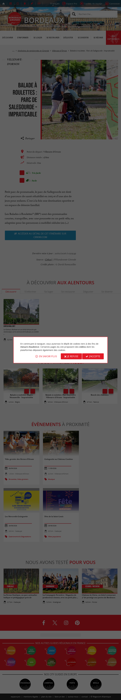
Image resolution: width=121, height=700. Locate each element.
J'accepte (94, 356)
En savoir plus (48, 356)
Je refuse (72, 356)
